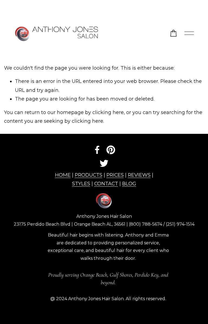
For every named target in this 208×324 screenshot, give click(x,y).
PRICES (115, 175)
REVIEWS (139, 175)
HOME (63, 175)
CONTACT (106, 183)
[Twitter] (104, 163)
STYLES (81, 183)
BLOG (129, 183)
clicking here (108, 112)
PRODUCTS (88, 175)
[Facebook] (97, 149)
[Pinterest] (110, 149)
